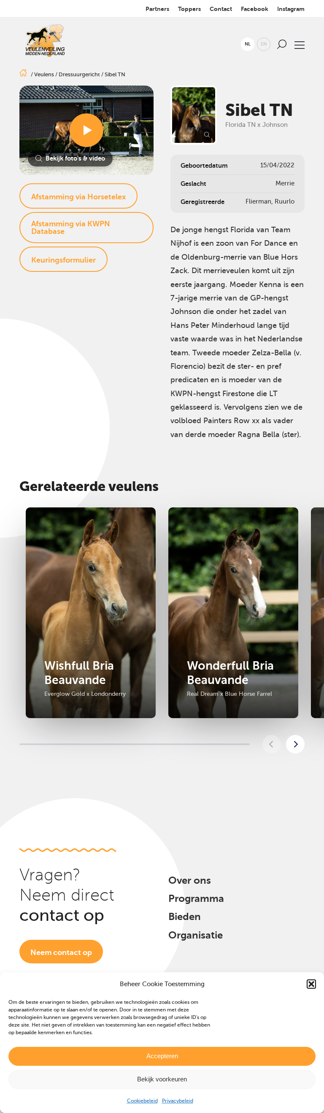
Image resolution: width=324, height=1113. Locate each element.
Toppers (189, 8)
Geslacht (193, 183)
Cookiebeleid (142, 1101)
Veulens (44, 74)
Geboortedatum (204, 165)
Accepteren (162, 1055)
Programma (196, 898)
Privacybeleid (177, 1101)
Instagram (291, 8)
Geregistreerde (202, 201)
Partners (157, 8)
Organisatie (195, 935)
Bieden (184, 917)
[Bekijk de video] (86, 130)
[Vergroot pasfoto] (193, 115)
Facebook (254, 8)
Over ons (189, 880)
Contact (221, 8)
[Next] (295, 744)
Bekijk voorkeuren (162, 1079)
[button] (311, 984)
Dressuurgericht (79, 74)
